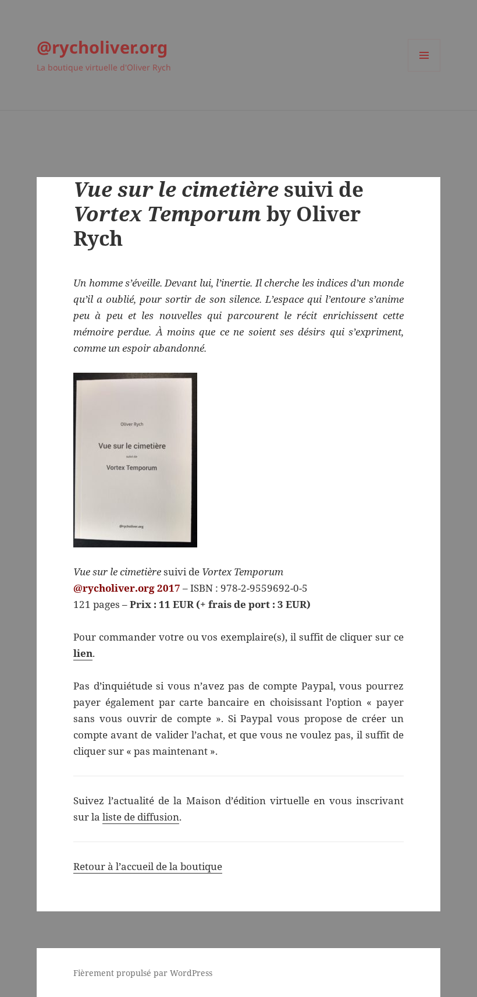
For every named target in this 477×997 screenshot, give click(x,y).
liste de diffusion (140, 816)
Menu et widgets (424, 71)
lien (82, 653)
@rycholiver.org (102, 47)
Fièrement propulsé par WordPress (142, 972)
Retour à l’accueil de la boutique (147, 866)
